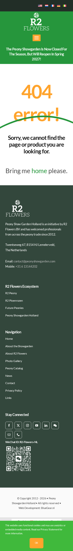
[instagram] (27, 425)
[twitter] (18, 425)
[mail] (9, 434)
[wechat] (55, 425)
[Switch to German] (59, 5)
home (39, 171)
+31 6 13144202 (27, 266)
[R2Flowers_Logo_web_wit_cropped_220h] (36, 13)
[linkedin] (46, 425)
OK (36, 542)
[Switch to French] (53, 5)
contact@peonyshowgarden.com (34, 261)
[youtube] (36, 425)
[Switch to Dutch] (47, 5)
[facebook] (9, 425)
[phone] (18, 434)
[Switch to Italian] (65, 5)
